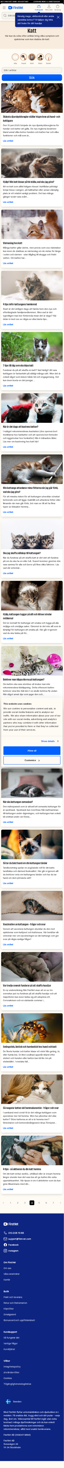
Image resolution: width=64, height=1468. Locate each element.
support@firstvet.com (19, 1238)
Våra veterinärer (11, 1274)
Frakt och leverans (13, 1297)
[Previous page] (3, 1202)
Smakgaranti (10, 1314)
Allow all (32, 750)
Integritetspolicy (12, 1366)
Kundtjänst (9, 1349)
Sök (32, 77)
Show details (48, 741)
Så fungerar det (11, 1337)
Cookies (8, 1378)
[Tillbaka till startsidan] (15, 7)
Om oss (7, 1268)
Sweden (17, 1401)
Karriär (7, 1279)
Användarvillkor (11, 1372)
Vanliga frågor (11, 1343)
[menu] (4, 8)
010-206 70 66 (16, 1233)
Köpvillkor (9, 1308)
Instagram (13, 1250)
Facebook (13, 1244)
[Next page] (60, 1202)
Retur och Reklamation (15, 1302)
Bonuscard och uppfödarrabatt (19, 1320)
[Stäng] (58, 17)
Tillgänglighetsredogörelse (17, 1384)
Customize (30, 760)
